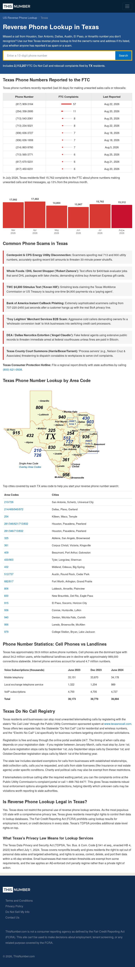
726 (11, 502)
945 (16, 509)
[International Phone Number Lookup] (16, 6)
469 (11, 509)
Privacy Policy (14, 906)
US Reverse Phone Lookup (20, 18)
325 (6, 538)
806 (6, 588)
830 (6, 595)
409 (6, 552)
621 (16, 523)
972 (21, 509)
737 (11, 574)
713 (21, 523)
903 (11, 559)
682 (6, 581)
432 (6, 567)
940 (6, 617)
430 (6, 559)
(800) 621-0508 (12, 369)
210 (6, 502)
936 (6, 610)
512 (6, 574)
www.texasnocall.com (117, 724)
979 (6, 631)
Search (123, 55)
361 (6, 545)
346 (11, 523)
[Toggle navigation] (127, 6)
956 (6, 624)
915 (6, 603)
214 (6, 509)
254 (6, 516)
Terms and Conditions (19, 900)
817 (11, 581)
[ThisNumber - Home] (16, 891)
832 (26, 523)
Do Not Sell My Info (17, 912)
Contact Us (12, 917)
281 (6, 523)
